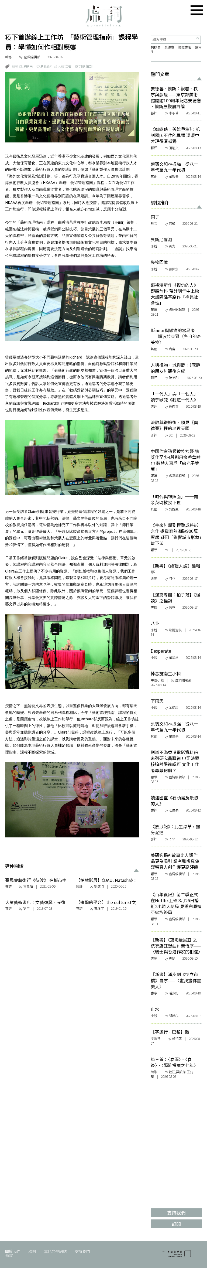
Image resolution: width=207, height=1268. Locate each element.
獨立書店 (184, 47)
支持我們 (82, 1251)
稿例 (32, 1251)
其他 (154, 176)
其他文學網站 (55, 1251)
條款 (9, 1255)
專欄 (154, 607)
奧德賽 (169, 47)
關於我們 (12, 1251)
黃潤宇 (99, 908)
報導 (8, 56)
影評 (79, 886)
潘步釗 (173, 993)
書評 (154, 406)
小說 (154, 246)
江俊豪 (173, 810)
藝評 (154, 113)
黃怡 (172, 958)
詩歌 (154, 1071)
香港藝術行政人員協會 (53, 66)
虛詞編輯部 (83, 66)
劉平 (26, 908)
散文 (154, 223)
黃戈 (172, 246)
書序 (154, 578)
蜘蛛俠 (155, 47)
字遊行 (155, 1038)
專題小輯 (157, 680)
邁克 (172, 607)
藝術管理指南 (22, 66)
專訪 (8, 886)
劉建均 (99, 886)
